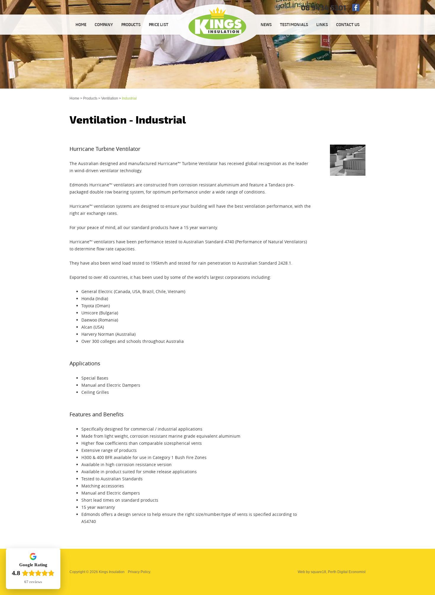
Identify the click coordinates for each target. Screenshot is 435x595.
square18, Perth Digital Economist (338, 572)
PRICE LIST (158, 25)
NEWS (266, 25)
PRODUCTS (131, 25)
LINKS (322, 25)
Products (90, 98)
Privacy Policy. (139, 572)
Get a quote (284, 7)
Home (74, 98)
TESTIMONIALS (294, 25)
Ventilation (109, 98)
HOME (80, 25)
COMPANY (104, 25)
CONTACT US (348, 25)
